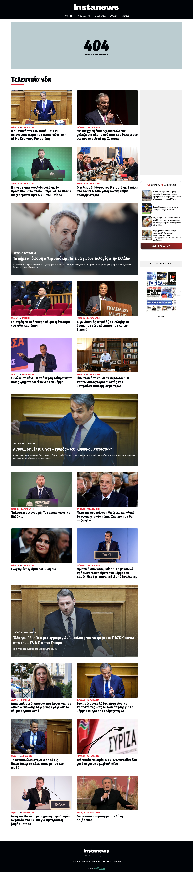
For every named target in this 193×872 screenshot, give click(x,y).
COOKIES (117, 862)
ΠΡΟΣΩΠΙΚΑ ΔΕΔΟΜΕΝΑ (91, 862)
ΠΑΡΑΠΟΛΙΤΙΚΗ (83, 15)
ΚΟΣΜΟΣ (125, 15)
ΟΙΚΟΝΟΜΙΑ (100, 15)
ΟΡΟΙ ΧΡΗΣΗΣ (107, 862)
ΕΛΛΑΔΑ (113, 15)
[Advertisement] (161, 132)
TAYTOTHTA (76, 862)
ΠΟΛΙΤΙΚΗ (68, 15)
